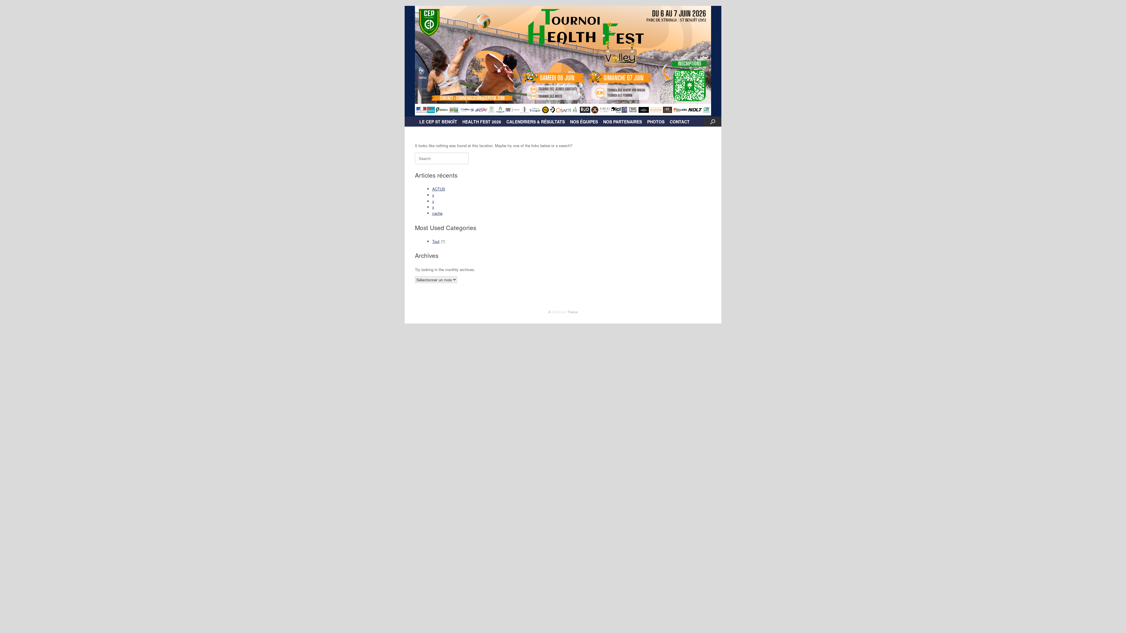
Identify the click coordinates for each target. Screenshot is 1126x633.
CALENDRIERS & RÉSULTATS (535, 122)
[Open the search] (712, 122)
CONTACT (680, 122)
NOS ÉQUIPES (584, 122)
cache (437, 213)
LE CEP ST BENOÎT (438, 122)
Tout (436, 241)
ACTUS (438, 189)
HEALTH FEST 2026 (481, 122)
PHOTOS (655, 122)
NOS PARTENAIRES (622, 122)
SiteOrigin (559, 311)
